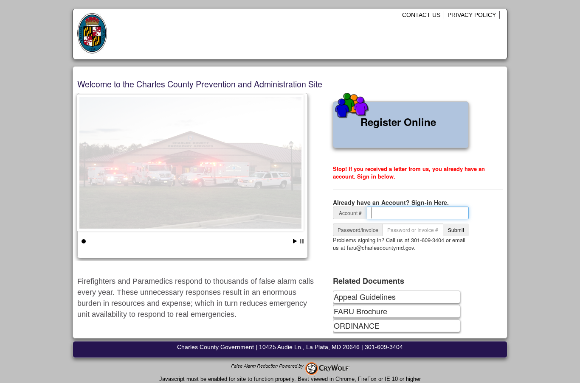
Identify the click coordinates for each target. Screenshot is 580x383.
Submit (456, 229)
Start (295, 241)
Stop (302, 241)
